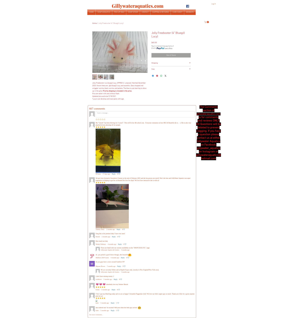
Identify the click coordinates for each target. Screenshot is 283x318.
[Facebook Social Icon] (187, 6)
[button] (206, 22)
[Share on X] (165, 75)
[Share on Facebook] (153, 75)
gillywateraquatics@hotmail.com (208, 156)
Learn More (168, 48)
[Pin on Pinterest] (157, 75)
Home (94, 23)
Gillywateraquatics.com (137, 6)
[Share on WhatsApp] (161, 75)
